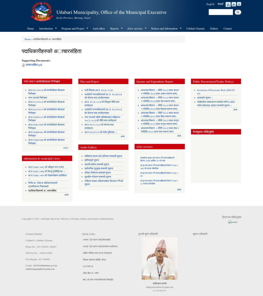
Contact (228, 28)
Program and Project (71, 28)
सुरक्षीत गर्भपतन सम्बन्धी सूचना (98, 176)
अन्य (66, 194)
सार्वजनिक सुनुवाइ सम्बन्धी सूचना (99, 168)
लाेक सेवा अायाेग (91, 272)
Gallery (214, 28)
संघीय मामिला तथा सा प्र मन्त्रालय (97, 252)
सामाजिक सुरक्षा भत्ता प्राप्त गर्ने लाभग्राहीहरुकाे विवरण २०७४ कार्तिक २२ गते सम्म (157, 159)
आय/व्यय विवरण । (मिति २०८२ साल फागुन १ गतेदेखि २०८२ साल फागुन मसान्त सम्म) (160, 122)
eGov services (133, 28)
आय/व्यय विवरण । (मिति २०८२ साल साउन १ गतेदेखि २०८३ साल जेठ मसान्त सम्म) (160, 99)
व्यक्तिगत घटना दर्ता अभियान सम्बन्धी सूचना (103, 156)
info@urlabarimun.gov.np (45, 265)
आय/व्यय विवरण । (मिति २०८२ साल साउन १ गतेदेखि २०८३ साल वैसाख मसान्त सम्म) (160, 107)
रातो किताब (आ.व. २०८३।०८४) (99, 90)
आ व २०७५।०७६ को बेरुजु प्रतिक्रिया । (46, 171)
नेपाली (220, 4)
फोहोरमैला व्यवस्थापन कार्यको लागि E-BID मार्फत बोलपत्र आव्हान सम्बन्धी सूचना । (216, 103)
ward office (99, 28)
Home (30, 28)
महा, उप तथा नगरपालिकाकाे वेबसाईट (98, 279)
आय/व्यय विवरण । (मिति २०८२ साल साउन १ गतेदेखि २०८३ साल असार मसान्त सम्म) (160, 92)
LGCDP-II (88, 266)
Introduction (45, 28)
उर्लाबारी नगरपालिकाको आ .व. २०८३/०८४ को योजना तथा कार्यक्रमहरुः (103, 96)
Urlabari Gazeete (195, 28)
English (210, 4)
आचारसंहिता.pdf (34, 65)
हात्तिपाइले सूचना (92, 160)
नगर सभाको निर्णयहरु (37, 97)
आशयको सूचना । (205, 97)
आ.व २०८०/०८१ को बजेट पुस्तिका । (101, 132)
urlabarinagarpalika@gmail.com (40, 268)
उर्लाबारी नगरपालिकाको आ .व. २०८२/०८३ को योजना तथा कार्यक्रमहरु (103, 111)
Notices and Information (163, 28)
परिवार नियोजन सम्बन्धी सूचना (98, 172)
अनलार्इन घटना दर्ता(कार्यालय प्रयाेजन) (100, 246)
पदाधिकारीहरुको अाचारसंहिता (42, 190)
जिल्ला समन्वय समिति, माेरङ (94, 259)
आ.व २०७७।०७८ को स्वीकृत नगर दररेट (46, 167)
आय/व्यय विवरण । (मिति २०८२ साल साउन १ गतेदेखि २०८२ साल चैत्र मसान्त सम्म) (160, 114)
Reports (113, 28)
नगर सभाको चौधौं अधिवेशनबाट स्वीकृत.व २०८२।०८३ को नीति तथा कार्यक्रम (102, 119)
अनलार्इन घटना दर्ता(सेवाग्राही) (97, 239)
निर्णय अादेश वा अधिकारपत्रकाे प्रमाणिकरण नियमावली (42, 184)
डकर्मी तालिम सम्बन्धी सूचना (97, 164)
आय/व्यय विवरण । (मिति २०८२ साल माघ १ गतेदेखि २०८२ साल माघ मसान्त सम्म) (160, 129)
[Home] (42, 11)
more (65, 147)
